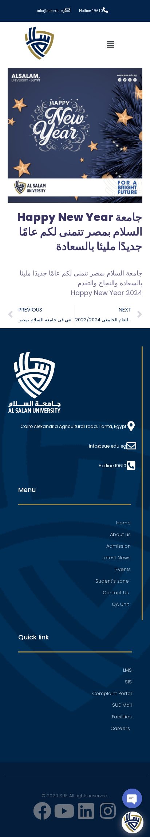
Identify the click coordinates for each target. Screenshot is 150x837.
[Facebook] (42, 811)
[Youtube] (64, 811)
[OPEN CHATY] (132, 798)
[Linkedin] (86, 811)
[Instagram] (108, 811)
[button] (110, 44)
